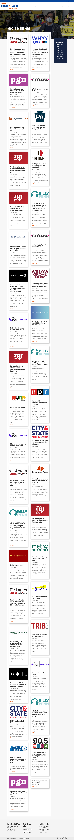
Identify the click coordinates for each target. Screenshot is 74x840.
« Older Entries (12, 814)
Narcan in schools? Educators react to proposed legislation (39, 635)
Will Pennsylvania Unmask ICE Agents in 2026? (40, 597)
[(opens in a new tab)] (18, 40)
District (40, 6)
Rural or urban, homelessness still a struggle (39, 781)
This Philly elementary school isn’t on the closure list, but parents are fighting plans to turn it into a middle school (18, 51)
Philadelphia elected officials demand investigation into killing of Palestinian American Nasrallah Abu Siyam (40, 51)
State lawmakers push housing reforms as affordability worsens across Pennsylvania (40, 285)
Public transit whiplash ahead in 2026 (39, 674)
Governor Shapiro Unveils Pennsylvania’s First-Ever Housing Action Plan (38, 127)
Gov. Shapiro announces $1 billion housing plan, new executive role (39, 165)
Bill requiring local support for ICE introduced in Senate (18, 445)
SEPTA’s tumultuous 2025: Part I (17, 722)
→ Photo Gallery (59, 56)
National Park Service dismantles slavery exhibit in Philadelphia (39, 402)
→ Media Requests (59, 54)
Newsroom (46, 6)
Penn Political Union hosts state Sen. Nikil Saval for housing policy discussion (17, 208)
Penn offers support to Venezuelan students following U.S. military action (40, 520)
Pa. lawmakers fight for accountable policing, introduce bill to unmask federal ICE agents (16, 643)
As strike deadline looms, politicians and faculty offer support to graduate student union (17, 169)
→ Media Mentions (59, 52)
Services (58, 6)
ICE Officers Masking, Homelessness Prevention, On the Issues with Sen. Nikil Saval (18, 760)
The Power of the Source (16, 565)
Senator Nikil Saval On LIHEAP (18, 407)
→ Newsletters (59, 50)
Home (30, 6)
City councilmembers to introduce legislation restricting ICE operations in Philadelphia (17, 368)
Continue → (12, 69)
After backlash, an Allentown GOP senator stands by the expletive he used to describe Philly (18, 482)
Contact (70, 6)
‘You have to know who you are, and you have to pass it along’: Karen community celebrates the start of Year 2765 (17, 525)
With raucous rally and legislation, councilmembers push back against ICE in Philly (40, 362)
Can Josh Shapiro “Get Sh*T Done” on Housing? (39, 246)
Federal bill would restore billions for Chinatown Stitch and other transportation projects (39, 713)
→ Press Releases (59, 44)
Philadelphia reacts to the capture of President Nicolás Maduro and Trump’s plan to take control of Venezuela (17, 602)
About (35, 6)
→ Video (57, 46)
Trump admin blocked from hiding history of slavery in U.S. (17, 129)
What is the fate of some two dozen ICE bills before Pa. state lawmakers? (39, 323)
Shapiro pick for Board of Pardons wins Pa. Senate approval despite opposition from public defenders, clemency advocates (17, 288)
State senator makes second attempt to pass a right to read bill (18, 792)
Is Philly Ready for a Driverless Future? (40, 90)
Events (52, 6)
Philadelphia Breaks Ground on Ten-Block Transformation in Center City (40, 480)
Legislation (64, 6)
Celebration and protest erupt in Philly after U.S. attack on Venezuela (40, 558)
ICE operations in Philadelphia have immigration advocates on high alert (40, 442)
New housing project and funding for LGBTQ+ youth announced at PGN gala (17, 90)
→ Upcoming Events (60, 58)
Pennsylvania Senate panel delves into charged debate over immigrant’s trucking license (39, 754)
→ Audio (57, 48)
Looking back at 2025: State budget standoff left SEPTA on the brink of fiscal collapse (18, 684)
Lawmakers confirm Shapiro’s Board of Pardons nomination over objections (18, 248)
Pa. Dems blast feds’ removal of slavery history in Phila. (17, 329)
